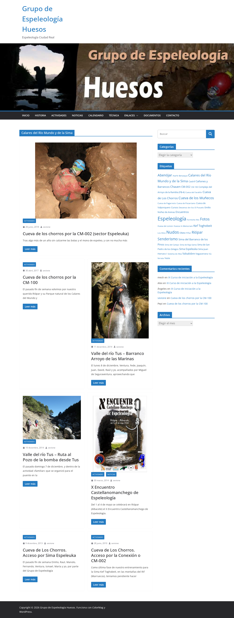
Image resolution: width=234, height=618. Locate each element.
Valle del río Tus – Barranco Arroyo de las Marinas (117, 355)
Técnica (114, 115)
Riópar (197, 232)
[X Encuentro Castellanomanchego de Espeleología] (120, 434)
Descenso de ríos (186, 207)
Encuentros (182, 212)
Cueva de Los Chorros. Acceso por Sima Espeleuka (49, 552)
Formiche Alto (193, 220)
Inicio (25, 115)
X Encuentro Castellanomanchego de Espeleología (114, 492)
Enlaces (129, 115)
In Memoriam (187, 226)
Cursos (174, 207)
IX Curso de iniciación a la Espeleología (190, 277)
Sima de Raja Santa (188, 245)
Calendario (95, 115)
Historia (40, 115)
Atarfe (175, 176)
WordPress (25, 611)
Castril (192, 181)
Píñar (188, 233)
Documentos (152, 115)
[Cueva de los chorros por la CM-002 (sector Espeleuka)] (86, 181)
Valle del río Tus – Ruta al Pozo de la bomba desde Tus (51, 457)
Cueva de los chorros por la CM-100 (49, 279)
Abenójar (165, 175)
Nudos (172, 232)
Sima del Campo (172, 245)
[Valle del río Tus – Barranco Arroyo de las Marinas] (120, 300)
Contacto (172, 115)
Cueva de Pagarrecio (167, 203)
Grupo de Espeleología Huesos (42, 19)
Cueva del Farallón (193, 192)
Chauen (175, 187)
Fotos (205, 219)
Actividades (58, 115)
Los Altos (162, 233)
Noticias (77, 115)
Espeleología (172, 218)
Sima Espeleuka (188, 249)
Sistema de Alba (175, 254)
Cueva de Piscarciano (186, 203)
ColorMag (97, 607)
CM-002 (185, 186)
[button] (136, 115)
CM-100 (194, 187)
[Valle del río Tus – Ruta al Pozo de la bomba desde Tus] (52, 417)
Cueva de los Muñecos (196, 197)
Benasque (183, 176)
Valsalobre (188, 253)
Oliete (183, 232)
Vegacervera (201, 253)
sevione (46, 226)
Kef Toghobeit (202, 226)
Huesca (177, 226)
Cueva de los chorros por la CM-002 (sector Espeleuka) (76, 233)
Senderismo (168, 239)
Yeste (167, 258)
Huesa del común (165, 226)
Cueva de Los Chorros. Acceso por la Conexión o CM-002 (115, 555)
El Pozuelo (199, 207)
